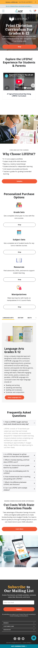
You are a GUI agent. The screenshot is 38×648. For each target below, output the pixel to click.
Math (30, 318)
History (20, 318)
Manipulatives (19, 294)
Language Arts (8, 318)
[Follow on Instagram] (19, 638)
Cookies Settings (27, 642)
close (35, 2)
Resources (19, 267)
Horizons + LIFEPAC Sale (12, 2)
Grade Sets (19, 212)
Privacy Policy (22, 614)
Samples (19, 181)
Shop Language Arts (14, 397)
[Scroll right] (33, 85)
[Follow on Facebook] (15, 638)
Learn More (19, 529)
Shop (19, 46)
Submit (19, 609)
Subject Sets (19, 239)
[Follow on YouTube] (23, 638)
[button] (19, 646)
